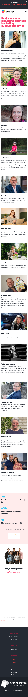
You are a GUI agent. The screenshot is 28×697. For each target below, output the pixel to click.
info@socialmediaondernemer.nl (14, 647)
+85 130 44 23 (14, 649)
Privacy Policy (21, 693)
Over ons (14, 662)
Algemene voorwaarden (9, 693)
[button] (25, 11)
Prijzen (14, 661)
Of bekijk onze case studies (6, 620)
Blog (14, 659)
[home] (7, 11)
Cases (14, 657)
